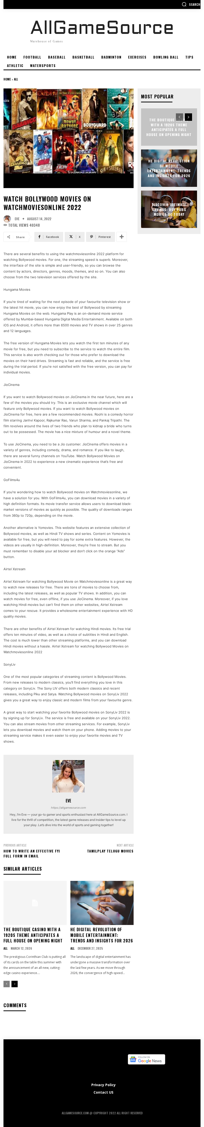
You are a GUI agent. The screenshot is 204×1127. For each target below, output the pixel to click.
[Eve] (8, 219)
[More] (121, 237)
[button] (191, 4)
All (16, 79)
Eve (17, 218)
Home (7, 79)
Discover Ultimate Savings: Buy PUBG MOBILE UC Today (169, 209)
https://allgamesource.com (68, 807)
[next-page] (14, 984)
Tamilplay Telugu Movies (110, 850)
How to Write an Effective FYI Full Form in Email (31, 853)
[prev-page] (6, 984)
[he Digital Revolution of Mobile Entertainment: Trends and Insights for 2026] (102, 903)
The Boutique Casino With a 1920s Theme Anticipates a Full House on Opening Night (33, 935)
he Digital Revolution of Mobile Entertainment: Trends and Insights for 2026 (101, 935)
